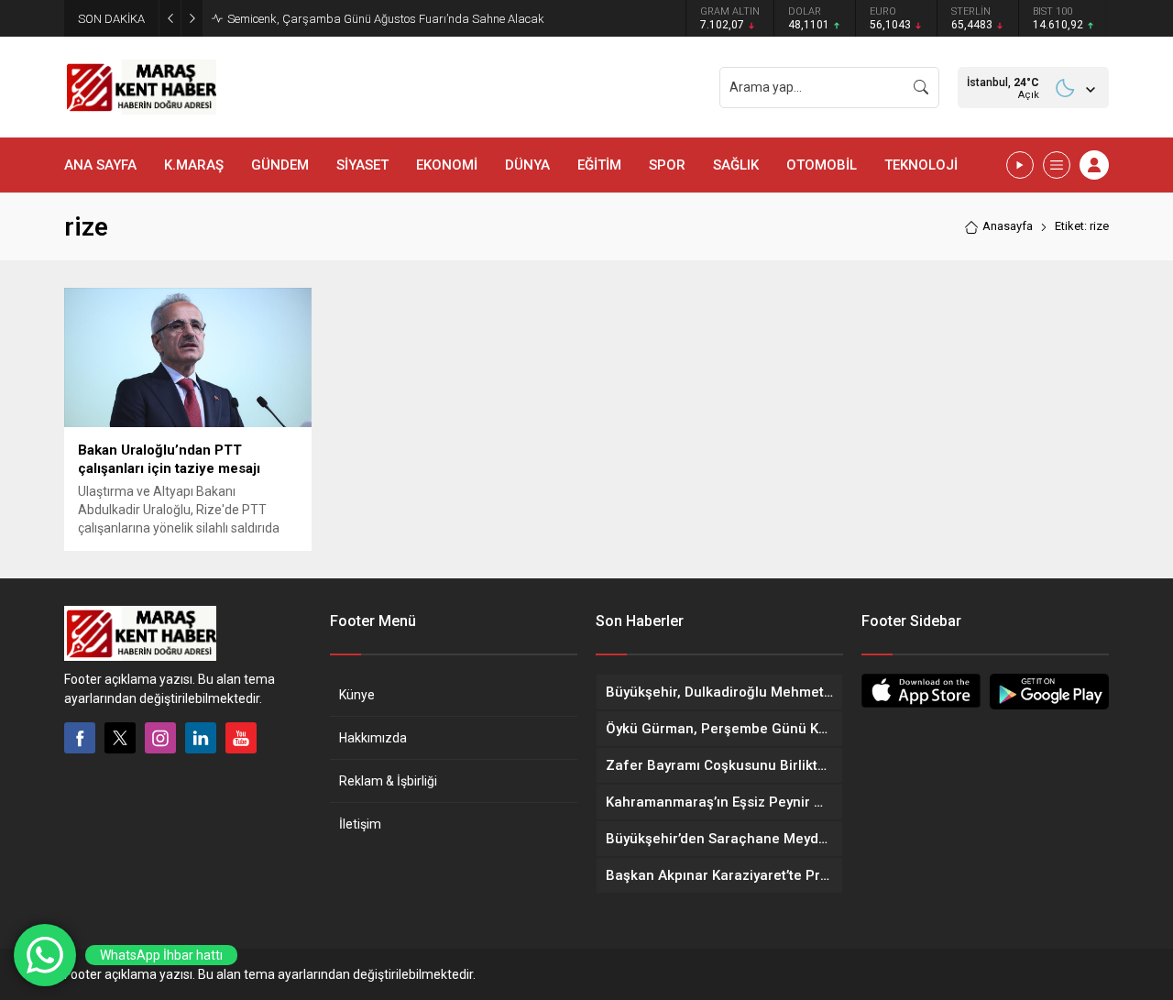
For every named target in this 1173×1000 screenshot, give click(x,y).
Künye (357, 694)
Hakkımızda (373, 738)
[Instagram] (160, 737)
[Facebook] (79, 737)
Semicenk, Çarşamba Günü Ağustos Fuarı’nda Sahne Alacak (385, 19)
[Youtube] (241, 737)
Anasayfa (1007, 226)
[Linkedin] (200, 737)
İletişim (360, 824)
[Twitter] (120, 737)
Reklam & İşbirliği (388, 781)
